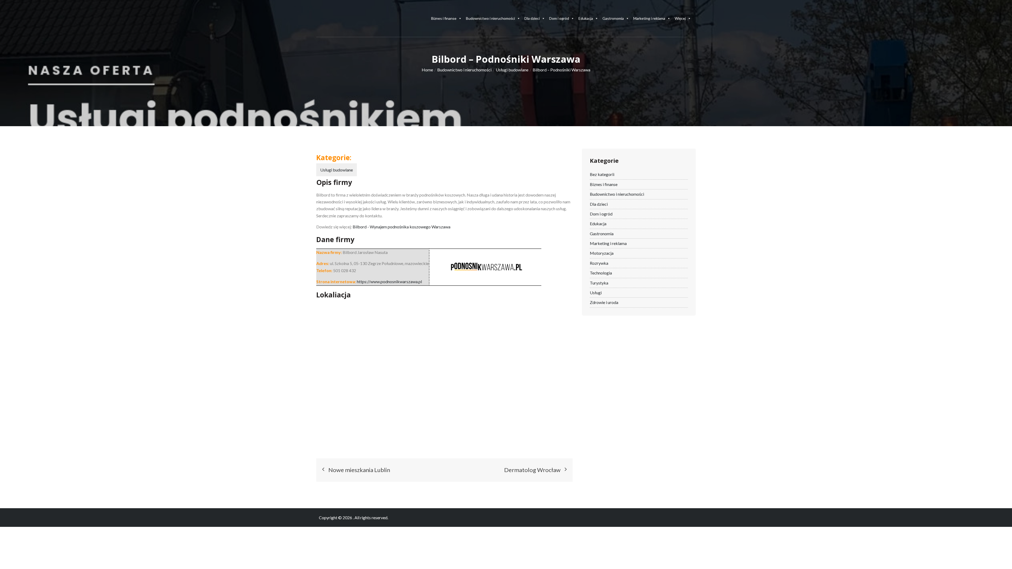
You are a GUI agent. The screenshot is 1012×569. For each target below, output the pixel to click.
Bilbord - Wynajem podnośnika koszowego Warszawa (401, 226)
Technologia (601, 272)
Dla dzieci (532, 18)
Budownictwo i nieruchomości (490, 18)
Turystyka (599, 282)
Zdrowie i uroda (604, 302)
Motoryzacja (602, 253)
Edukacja (585, 18)
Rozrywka (599, 263)
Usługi (596, 292)
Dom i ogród (559, 18)
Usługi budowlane (336, 169)
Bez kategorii (602, 174)
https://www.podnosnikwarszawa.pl (389, 281)
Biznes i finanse (443, 18)
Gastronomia (613, 18)
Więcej (680, 18)
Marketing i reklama (649, 18)
